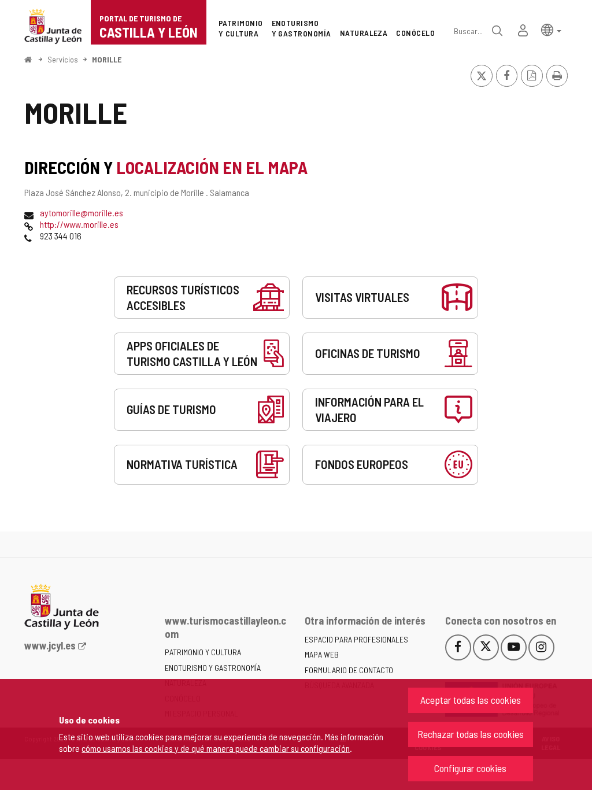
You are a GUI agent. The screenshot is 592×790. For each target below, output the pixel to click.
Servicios (62, 59)
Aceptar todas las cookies (470, 699)
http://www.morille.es (79, 224)
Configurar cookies (470, 768)
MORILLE (106, 59)
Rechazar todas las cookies (470, 734)
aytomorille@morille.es (81, 212)
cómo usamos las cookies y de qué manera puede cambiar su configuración (216, 748)
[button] (551, 29)
